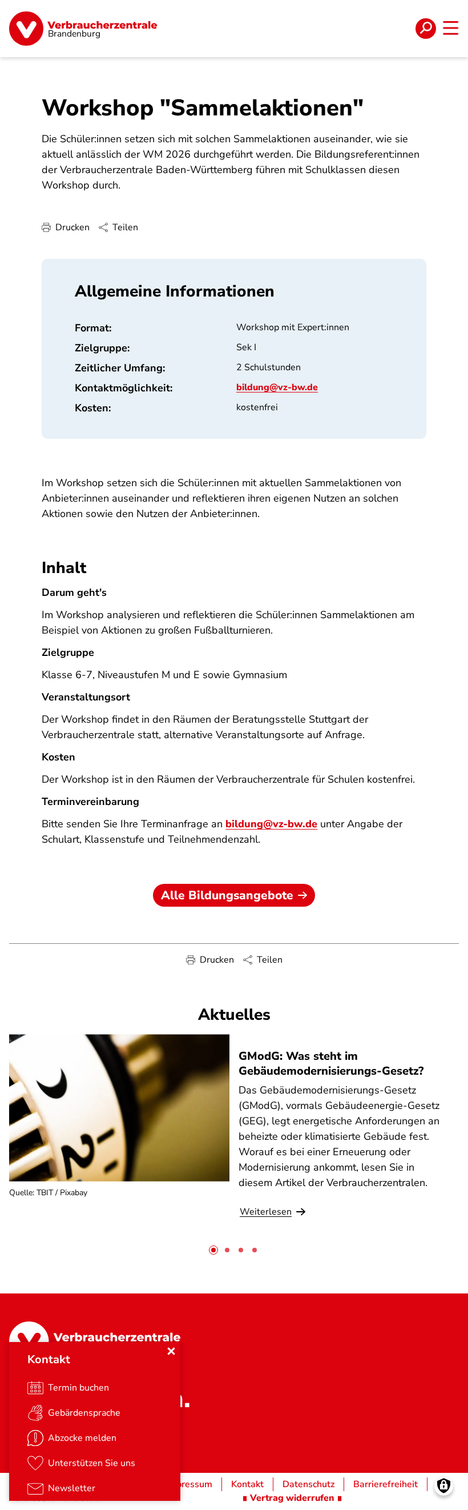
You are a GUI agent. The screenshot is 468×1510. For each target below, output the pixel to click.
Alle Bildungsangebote (227, 895)
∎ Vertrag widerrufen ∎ (292, 1498)
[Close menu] (171, 1351)
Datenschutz (308, 1484)
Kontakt (247, 1484)
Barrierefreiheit (385, 1484)
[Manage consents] (444, 1486)
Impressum (189, 1484)
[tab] (213, 1250)
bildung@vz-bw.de (277, 387)
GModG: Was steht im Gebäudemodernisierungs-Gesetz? (331, 1063)
